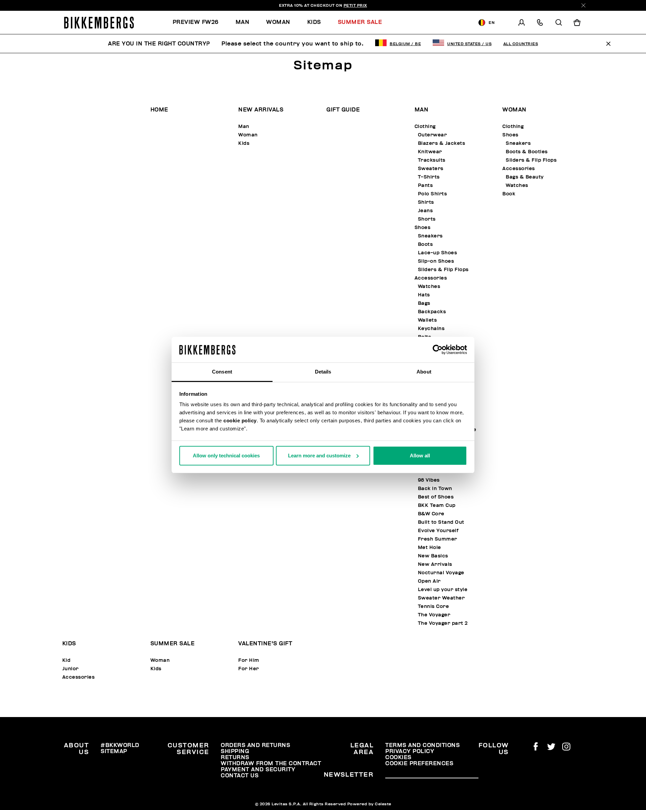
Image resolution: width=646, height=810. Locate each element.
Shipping (235, 751)
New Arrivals (260, 109)
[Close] (583, 5)
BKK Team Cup (437, 505)
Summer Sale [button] (360, 22)
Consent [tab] (222, 372)
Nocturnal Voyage (441, 572)
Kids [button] (314, 22)
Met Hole (429, 547)
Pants (425, 185)
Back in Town (435, 488)
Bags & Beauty (525, 177)
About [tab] (424, 372)
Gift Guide (343, 109)
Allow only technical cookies (226, 455)
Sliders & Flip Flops (443, 269)
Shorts (427, 219)
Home (159, 109)
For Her (248, 668)
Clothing (425, 126)
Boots (425, 244)
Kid (66, 660)
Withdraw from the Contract (271, 763)
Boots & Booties (527, 151)
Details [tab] (323, 372)
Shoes (423, 227)
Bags (424, 303)
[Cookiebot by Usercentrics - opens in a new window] (437, 350)
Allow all (420, 455)
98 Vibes (429, 480)
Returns (235, 757)
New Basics (433, 555)
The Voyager (434, 614)
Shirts (426, 202)
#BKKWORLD (120, 745)
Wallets (427, 320)
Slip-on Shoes (436, 261)
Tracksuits (431, 160)
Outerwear (432, 134)
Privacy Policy (409, 751)
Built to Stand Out (441, 522)
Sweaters (430, 168)
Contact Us (239, 775)
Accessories (431, 278)
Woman (248, 134)
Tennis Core (433, 606)
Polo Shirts (432, 193)
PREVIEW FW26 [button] (196, 22)
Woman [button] (278, 22)
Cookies (398, 757)
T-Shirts (429, 177)
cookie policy (240, 420)
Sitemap (114, 751)
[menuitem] (200, 22)
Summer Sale (172, 643)
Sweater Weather (441, 598)
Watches (429, 286)
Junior (70, 668)
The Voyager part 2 (443, 623)
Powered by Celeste (369, 804)
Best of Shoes (436, 496)
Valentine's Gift (265, 643)
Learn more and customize (319, 455)
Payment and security (258, 769)
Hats (424, 294)
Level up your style (443, 589)
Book (508, 193)
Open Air (429, 581)
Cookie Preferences (419, 763)
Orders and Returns (255, 745)
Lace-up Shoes (437, 252)
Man (243, 126)
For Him (248, 660)
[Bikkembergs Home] (99, 23)
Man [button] (243, 22)
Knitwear (430, 151)
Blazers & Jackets (441, 143)
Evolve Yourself (438, 530)
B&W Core (431, 513)
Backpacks (432, 311)
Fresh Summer (437, 539)
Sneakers (430, 235)
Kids (243, 143)
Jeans (425, 210)
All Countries (520, 44)
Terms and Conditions (422, 745)
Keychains (431, 328)
